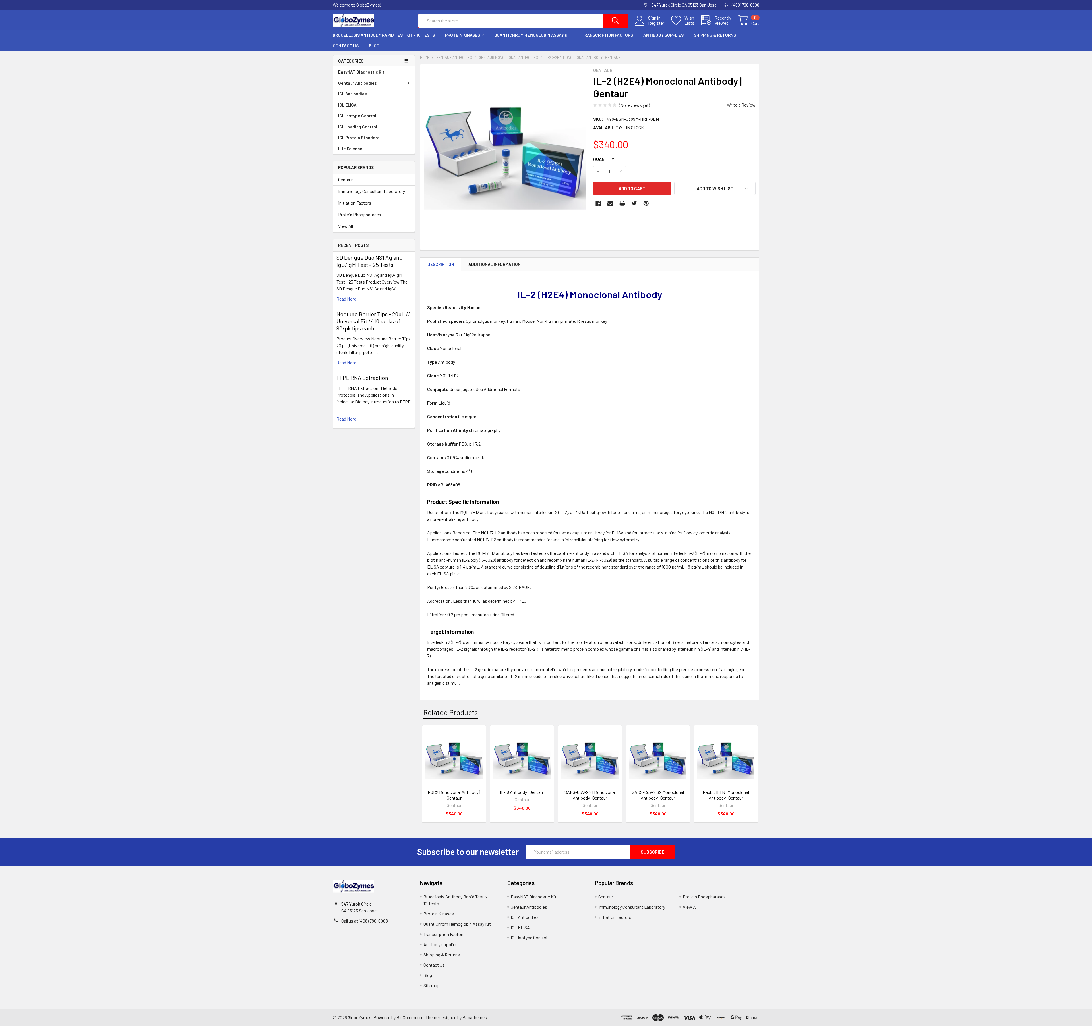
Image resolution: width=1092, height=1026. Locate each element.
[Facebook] (598, 203)
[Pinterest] (646, 203)
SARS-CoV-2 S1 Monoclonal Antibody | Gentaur (590, 794)
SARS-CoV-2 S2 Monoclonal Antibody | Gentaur (658, 794)
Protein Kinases (462, 35)
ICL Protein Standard (359, 137)
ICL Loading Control (357, 126)
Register (656, 23)
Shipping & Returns (715, 35)
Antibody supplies (663, 35)
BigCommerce (409, 1017)
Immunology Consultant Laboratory (371, 191)
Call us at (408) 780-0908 (364, 920)
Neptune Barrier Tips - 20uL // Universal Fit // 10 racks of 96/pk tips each (373, 321)
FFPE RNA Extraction (362, 377)
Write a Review (741, 104)
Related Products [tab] (450, 712)
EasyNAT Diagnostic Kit (361, 71)
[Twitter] (634, 203)
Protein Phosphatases (359, 214)
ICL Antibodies (352, 93)
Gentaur (345, 179)
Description (440, 264)
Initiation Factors (354, 202)
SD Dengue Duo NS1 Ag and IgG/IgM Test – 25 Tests (369, 261)
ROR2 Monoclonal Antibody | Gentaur (454, 794)
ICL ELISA (347, 104)
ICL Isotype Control (357, 115)
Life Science (350, 148)
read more (346, 298)
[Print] (622, 203)
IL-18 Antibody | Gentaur (522, 792)
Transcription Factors (607, 35)
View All (345, 226)
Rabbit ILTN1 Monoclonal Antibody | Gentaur (726, 794)
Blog (374, 45)
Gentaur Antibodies (357, 83)
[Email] (610, 203)
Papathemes (474, 1017)
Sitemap (431, 985)
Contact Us (346, 45)
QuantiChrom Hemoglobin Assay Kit (532, 35)
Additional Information (494, 264)
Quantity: (604, 159)
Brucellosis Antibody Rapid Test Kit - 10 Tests (384, 35)
